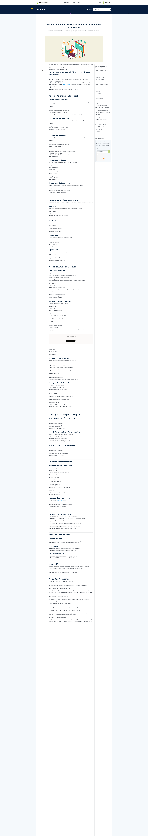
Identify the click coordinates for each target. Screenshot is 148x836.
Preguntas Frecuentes (99, 138)
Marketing (97, 9)
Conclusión (97, 136)
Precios (78, 2)
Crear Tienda (107, 2)
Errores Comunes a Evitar (100, 124)
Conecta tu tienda (66, 84)
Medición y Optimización (100, 117)
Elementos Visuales (99, 98)
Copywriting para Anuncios (101, 100)
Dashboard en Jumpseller (101, 121)
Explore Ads (98, 93)
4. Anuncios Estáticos (100, 79)
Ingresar (99, 2)
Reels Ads (98, 89)
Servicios (66, 2)
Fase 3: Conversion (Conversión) (102, 114)
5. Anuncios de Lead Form (101, 81)
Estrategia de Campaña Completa (102, 107)
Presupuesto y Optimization (101, 105)
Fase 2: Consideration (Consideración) (103, 112)
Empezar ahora (71, 340)
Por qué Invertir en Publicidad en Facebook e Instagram (102, 67)
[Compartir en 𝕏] (42, 67)
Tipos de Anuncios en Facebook (101, 70)
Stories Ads (98, 91)
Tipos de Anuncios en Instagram (102, 84)
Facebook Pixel (59, 500)
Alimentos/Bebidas (99, 133)
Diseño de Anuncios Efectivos (101, 95)
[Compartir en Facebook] (42, 65)
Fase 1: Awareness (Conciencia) (102, 110)
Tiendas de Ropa (99, 129)
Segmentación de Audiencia (101, 103)
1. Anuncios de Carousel (100, 72)
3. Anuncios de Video (100, 77)
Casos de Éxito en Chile (100, 126)
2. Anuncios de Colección (101, 75)
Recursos (72, 2)
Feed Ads (98, 86)
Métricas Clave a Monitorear (101, 119)
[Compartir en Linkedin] (42, 70)
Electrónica (98, 131)
